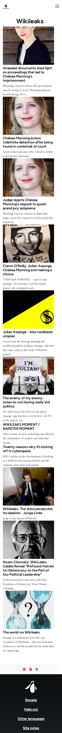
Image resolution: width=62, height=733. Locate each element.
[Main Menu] (57, 6)
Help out (31, 709)
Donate (31, 700)
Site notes (31, 728)
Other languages (31, 719)
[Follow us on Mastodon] (36, 669)
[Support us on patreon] (30, 669)
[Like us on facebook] (24, 669)
